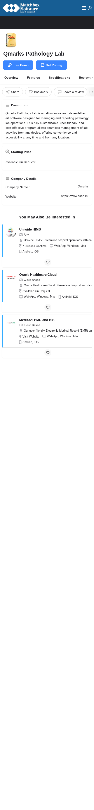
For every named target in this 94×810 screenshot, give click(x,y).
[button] (84, 8)
